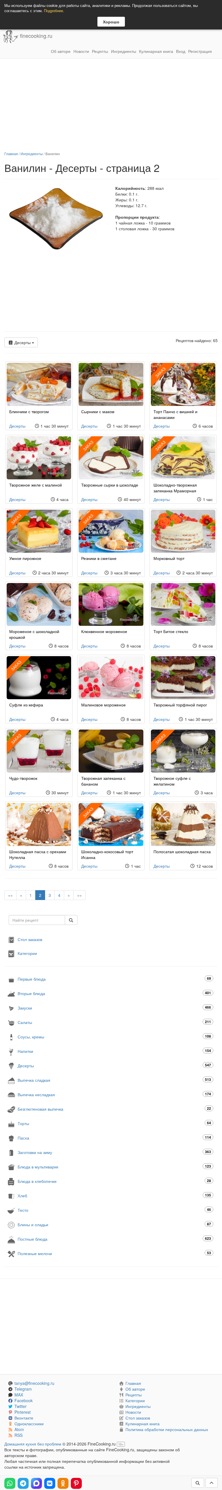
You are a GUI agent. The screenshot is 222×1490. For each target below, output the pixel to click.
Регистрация (200, 51)
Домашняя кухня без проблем (32, 1444)
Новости (81, 51)
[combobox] (37, 920)
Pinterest (22, 1412)
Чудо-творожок (23, 778)
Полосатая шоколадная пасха (182, 851)
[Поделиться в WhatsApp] (9, 1483)
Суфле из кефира (26, 705)
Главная (11, 153)
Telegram (23, 1389)
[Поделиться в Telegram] (23, 1483)
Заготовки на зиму (114, 1152)
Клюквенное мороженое (104, 631)
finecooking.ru (35, 36)
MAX (18, 1395)
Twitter (20, 1406)
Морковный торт (168, 558)
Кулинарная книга (156, 51)
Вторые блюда (114, 993)
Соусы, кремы (114, 1036)
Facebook (23, 1400)
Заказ (160, 372)
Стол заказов (30, 939)
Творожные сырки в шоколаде (109, 485)
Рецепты (100, 51)
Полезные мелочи (114, 1253)
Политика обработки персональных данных (166, 1429)
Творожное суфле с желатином (172, 781)
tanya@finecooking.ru (34, 1383)
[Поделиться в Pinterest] (76, 1483)
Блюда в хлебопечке (114, 1181)
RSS (18, 1435)
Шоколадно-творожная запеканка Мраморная (175, 487)
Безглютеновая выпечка (114, 1109)
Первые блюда (114, 979)
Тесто (114, 1210)
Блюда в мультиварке (114, 1167)
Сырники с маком (97, 411)
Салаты (114, 1022)
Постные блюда (114, 1239)
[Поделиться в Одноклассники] (63, 1483)
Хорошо (111, 22)
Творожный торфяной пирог (180, 705)
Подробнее (53, 10)
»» (79, 895)
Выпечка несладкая (114, 1094)
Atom (19, 1429)
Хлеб (114, 1195)
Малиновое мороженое (103, 705)
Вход (180, 51)
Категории (27, 953)
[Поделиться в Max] (36, 1483)
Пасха (114, 1138)
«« (10, 895)
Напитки (114, 1051)
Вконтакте (23, 1418)
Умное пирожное (25, 558)
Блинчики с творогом (29, 411)
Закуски (114, 1008)
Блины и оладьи (114, 1224)
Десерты (22, 342)
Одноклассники (29, 1423)
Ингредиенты (123, 51)
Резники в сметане (98, 558)
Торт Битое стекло (170, 631)
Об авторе (61, 51)
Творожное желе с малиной (35, 485)
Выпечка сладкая (114, 1080)
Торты (114, 1123)
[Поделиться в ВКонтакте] (49, 1483)
